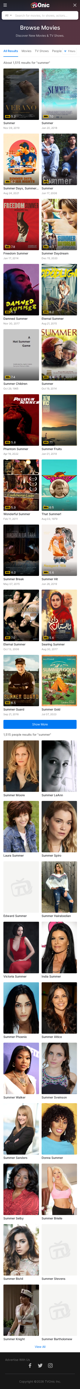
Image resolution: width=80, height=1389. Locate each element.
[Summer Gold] (59, 680)
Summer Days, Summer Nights (21, 188)
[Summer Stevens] (59, 1250)
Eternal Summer (53, 318)
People (57, 51)
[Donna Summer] (59, 1129)
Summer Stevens (53, 1278)
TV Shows (42, 51)
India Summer (51, 976)
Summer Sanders (15, 1157)
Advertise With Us (17, 1359)
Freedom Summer (15, 253)
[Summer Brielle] (59, 1189)
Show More (40, 724)
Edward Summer (15, 916)
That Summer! (51, 514)
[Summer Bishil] (21, 1250)
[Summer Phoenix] (21, 1008)
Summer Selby (13, 1218)
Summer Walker (14, 1097)
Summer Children (15, 383)
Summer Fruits (52, 449)
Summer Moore (14, 795)
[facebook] (29, 1368)
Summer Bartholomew (57, 1339)
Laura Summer (13, 855)
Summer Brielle (52, 1218)
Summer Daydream (55, 253)
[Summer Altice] (59, 1008)
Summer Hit (50, 579)
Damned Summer (15, 318)
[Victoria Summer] (21, 947)
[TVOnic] (40, 5)
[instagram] (50, 1368)
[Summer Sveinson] (59, 1068)
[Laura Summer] (21, 826)
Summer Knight (14, 1339)
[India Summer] (59, 947)
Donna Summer (52, 1157)
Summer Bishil (13, 1278)
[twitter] (40, 1368)
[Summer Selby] (21, 1189)
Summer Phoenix (15, 1037)
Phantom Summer (15, 449)
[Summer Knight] (21, 1310)
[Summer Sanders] (21, 1129)
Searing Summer (53, 644)
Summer (9, 123)
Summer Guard (13, 709)
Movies (26, 51)
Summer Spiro (51, 855)
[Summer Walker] (21, 1068)
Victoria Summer (14, 976)
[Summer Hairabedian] (59, 887)
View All (40, 1346)
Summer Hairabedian (56, 916)
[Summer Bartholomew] (59, 1310)
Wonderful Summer (16, 514)
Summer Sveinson (54, 1097)
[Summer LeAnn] (59, 766)
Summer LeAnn (52, 795)
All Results (10, 51)
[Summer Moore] (21, 766)
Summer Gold (51, 709)
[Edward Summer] (21, 887)
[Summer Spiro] (59, 826)
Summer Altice (52, 1037)
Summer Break (13, 579)
